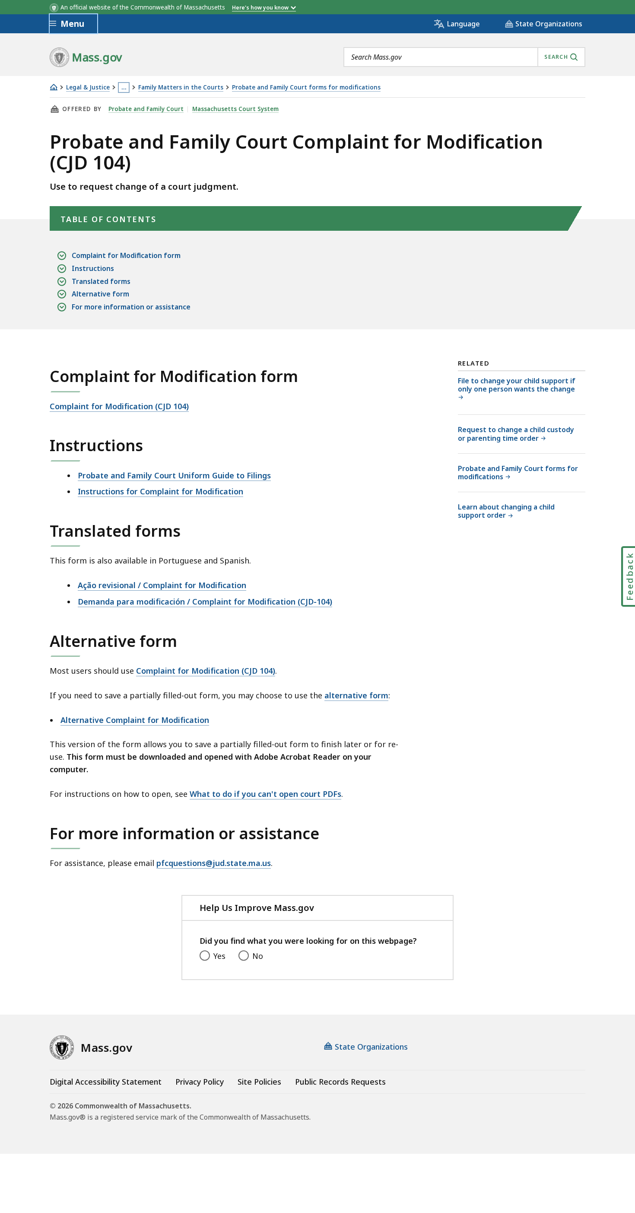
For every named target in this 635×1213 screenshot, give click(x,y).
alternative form (356, 695)
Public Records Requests (340, 1081)
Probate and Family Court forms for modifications (306, 87)
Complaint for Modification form (126, 255)
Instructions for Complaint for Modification (160, 491)
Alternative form (100, 294)
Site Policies (259, 1081)
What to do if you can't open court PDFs (265, 794)
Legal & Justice (88, 87)
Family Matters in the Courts (180, 87)
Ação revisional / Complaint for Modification (162, 585)
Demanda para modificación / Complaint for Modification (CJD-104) (205, 601)
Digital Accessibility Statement (106, 1081)
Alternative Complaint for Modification (134, 720)
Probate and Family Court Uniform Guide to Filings (174, 475)
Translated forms (101, 281)
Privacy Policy (199, 1081)
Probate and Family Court (146, 109)
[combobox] (464, 57)
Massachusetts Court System (235, 109)
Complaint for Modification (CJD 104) (119, 406)
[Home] (53, 87)
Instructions (93, 268)
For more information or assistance (131, 307)
